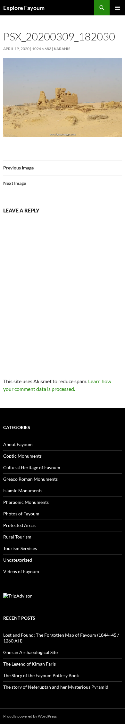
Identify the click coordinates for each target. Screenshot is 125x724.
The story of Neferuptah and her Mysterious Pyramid (55, 687)
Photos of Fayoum (21, 513)
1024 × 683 (41, 48)
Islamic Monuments (22, 490)
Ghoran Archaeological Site (30, 652)
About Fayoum (18, 444)
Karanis (62, 48)
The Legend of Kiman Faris (29, 664)
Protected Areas (19, 525)
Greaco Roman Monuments (30, 479)
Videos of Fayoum (21, 571)
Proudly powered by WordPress (30, 716)
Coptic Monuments (22, 456)
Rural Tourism (17, 536)
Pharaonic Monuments (26, 502)
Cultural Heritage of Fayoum (31, 467)
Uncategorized (17, 560)
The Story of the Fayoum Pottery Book (41, 675)
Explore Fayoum (24, 7)
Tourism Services (20, 548)
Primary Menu (117, 7)
